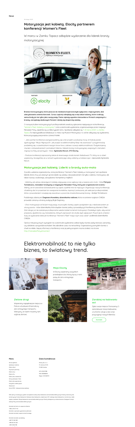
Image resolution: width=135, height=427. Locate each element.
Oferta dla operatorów (15, 381)
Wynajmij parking (14, 369)
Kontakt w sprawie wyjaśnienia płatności (20, 411)
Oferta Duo (12, 372)
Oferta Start (12, 367)
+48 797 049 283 (13, 420)
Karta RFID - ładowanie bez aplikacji (19, 388)
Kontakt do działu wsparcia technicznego (20, 413)
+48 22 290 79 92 (13, 408)
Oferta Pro (12, 374)
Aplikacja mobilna (14, 365)
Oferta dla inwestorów (15, 376)
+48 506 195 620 (13, 422)
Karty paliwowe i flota (15, 379)
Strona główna (13, 362)
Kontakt (99, 320)
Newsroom (12, 386)
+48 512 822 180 (13, 425)
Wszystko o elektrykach (15, 383)
